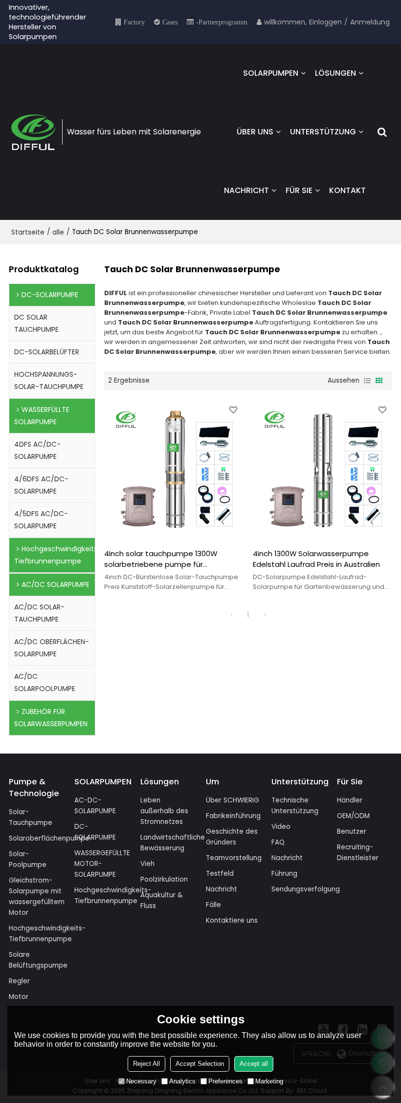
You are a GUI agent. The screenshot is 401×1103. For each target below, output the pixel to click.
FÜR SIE (299, 190)
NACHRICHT (246, 190)
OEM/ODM (353, 816)
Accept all (254, 1063)
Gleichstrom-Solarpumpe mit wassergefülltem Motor (37, 896)
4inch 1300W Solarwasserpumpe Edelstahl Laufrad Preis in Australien (316, 558)
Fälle (213, 904)
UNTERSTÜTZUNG (323, 132)
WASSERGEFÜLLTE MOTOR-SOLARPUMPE (102, 863)
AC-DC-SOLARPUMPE (95, 806)
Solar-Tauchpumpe (30, 817)
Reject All (146, 1063)
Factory (134, 22)
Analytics (182, 1081)
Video (280, 826)
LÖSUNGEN (335, 73)
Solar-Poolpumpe (27, 859)
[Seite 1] (231, 614)
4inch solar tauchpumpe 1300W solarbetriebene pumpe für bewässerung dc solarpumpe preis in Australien (171, 559)
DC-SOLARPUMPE (95, 832)
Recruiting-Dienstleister (358, 853)
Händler (349, 800)
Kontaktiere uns (232, 920)
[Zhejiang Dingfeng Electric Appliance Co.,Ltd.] (33, 131)
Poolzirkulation (164, 879)
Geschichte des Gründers (232, 837)
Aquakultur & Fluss (161, 900)
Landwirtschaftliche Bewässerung (172, 843)
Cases (170, 22)
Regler (19, 981)
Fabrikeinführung (233, 816)
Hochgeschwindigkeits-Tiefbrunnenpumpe (47, 934)
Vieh (147, 863)
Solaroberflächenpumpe (49, 838)
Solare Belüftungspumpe (38, 960)
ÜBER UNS (255, 132)
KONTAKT (347, 190)
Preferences (225, 1081)
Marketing (269, 1081)
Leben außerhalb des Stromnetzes (164, 811)
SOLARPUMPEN (270, 73)
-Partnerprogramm (221, 22)
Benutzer (351, 831)
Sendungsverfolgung (305, 889)
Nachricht (221, 889)
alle (58, 232)
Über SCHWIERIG (232, 800)
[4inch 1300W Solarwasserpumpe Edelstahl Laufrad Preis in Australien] (322, 469)
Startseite (28, 232)
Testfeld (220, 873)
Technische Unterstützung (294, 806)
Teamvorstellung (234, 858)
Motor (18, 996)
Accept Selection (200, 1063)
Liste (367, 381)
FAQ (278, 842)
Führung (284, 873)
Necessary (141, 1081)
